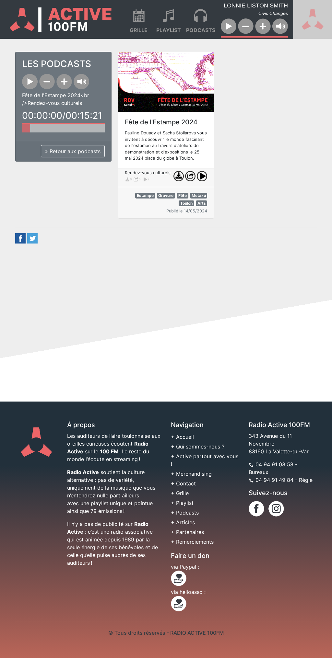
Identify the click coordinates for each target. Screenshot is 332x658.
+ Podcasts (185, 512)
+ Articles (183, 522)
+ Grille (180, 493)
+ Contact (183, 483)
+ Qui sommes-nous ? (197, 446)
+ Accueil (182, 437)
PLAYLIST (168, 30)
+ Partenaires (187, 532)
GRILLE (139, 30)
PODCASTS (200, 30)
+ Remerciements (192, 542)
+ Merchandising (191, 474)
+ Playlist (182, 503)
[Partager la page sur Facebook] (20, 237)
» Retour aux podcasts (73, 151)
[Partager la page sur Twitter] (32, 237)
